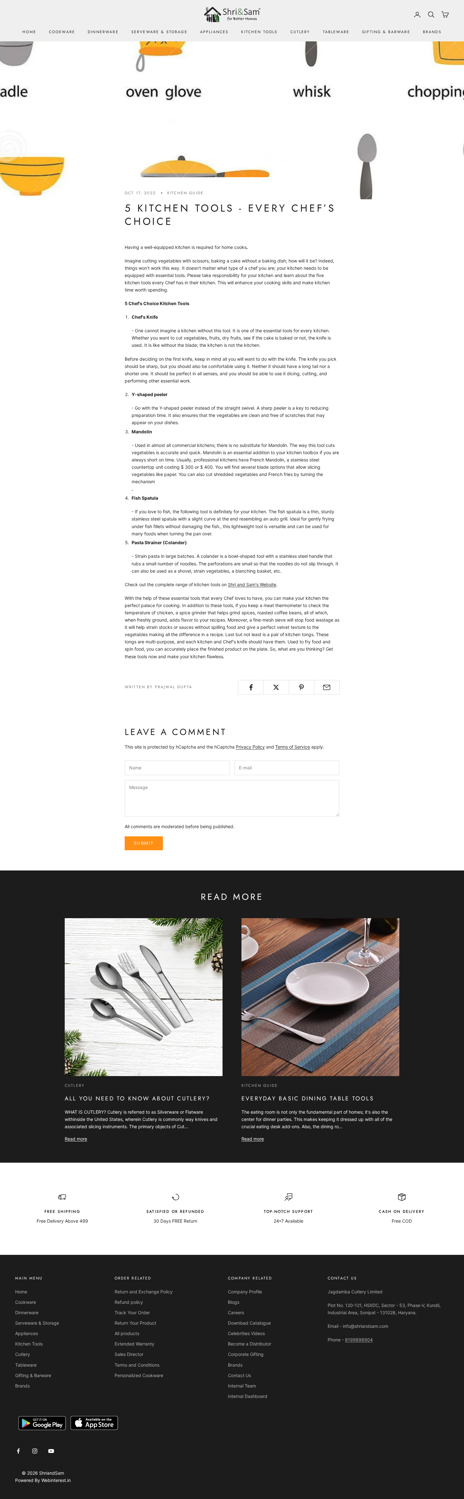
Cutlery (300, 32)
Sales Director (129, 1354)
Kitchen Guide (185, 193)
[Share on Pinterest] (301, 687)
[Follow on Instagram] (35, 1451)
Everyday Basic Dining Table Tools (307, 1098)
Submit (144, 843)
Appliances (214, 32)
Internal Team (242, 1385)
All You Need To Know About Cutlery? (137, 1098)
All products (127, 1333)
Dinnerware (103, 32)
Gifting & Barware (386, 32)
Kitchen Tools (259, 32)
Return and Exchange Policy (144, 1291)
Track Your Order (132, 1312)
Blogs (233, 1302)
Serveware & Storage (159, 32)
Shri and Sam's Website (252, 584)
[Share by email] (326, 687)
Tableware (336, 32)
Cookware (62, 32)
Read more (76, 1138)
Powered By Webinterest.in (43, 1480)
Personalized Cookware (139, 1375)
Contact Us (239, 1375)
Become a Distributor (249, 1343)
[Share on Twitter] (276, 687)
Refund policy (129, 1302)
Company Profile (245, 1291)
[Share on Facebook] (250, 687)
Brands (432, 32)
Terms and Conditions (137, 1365)
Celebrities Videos (246, 1333)
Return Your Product (135, 1323)
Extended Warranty (134, 1343)
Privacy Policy (250, 747)
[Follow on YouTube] (51, 1451)
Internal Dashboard (247, 1396)
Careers (236, 1312)
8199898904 (359, 1339)
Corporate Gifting (246, 1354)
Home (29, 32)
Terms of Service (292, 747)
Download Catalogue (249, 1323)
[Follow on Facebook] (18, 1451)
